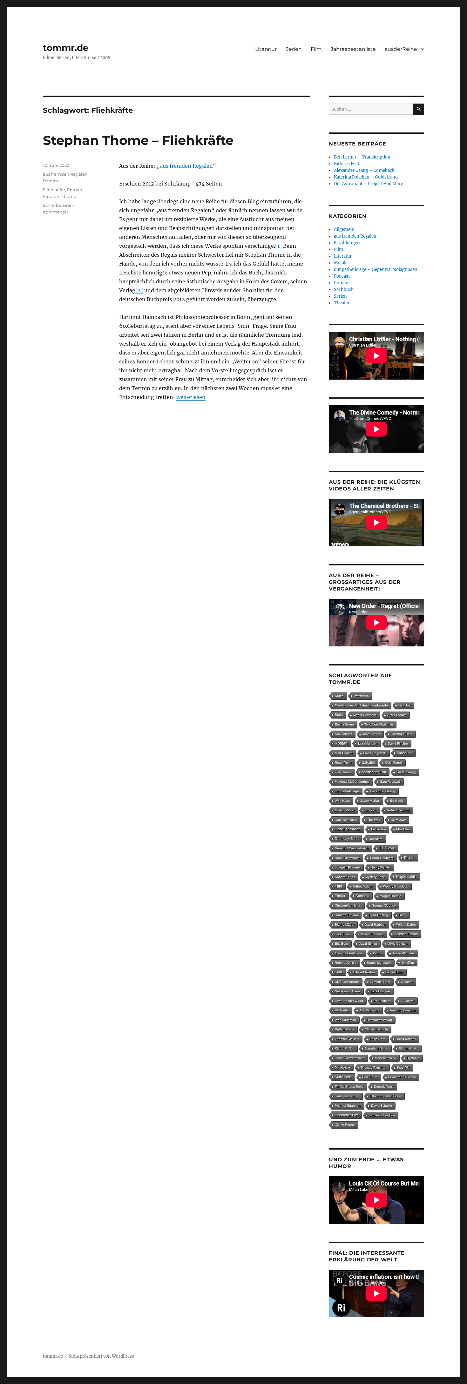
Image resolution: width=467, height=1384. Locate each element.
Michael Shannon (348, 1105)
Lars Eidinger (380, 991)
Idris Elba (403, 829)
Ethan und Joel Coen (385, 1096)
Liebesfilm (378, 829)
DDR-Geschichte (347, 981)
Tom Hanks (343, 772)
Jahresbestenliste (353, 49)
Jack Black (342, 934)
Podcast (342, 276)
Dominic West (384, 1086)
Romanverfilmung (379, 1020)
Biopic (377, 953)
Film (316, 49)
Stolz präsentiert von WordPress (101, 1356)
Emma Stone (344, 724)
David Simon (368, 943)
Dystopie (413, 1058)
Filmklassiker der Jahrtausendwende (361, 705)
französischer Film (382, 1115)
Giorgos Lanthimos (348, 953)
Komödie (362, 896)
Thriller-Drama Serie (349, 1086)
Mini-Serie (342, 1067)
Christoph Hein (401, 734)
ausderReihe (401, 49)
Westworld (361, 696)
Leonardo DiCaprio (402, 1077)
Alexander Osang (382, 791)
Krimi (338, 972)
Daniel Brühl (394, 972)
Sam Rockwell (390, 781)
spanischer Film (374, 772)
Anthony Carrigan (403, 1010)
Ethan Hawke (408, 1048)
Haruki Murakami (379, 962)
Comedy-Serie (379, 981)
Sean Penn (343, 762)
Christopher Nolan (348, 905)
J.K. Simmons (369, 1010)
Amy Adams (343, 734)
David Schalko (381, 1105)
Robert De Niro (345, 962)
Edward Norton (364, 972)
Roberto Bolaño (346, 915)
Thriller (340, 896)
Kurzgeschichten (347, 1096)
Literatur (266, 49)
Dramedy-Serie (346, 839)
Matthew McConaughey (352, 781)
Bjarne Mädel (344, 924)
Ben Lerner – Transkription (362, 157)
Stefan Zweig (344, 1029)
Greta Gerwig (406, 772)
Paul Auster (382, 1001)
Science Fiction (406, 934)
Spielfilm (408, 962)
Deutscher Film (346, 1115)
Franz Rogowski (374, 753)
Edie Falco (370, 1077)
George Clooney (384, 905)
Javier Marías (370, 800)
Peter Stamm (396, 715)
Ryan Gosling (378, 915)
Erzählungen (347, 243)
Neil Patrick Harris (347, 991)
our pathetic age (347, 791)
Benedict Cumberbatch (352, 848)
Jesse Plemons (403, 953)
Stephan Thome (59, 196)
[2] (139, 290)
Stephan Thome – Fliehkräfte (138, 140)
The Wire (373, 819)
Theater (342, 303)
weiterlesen (191, 397)
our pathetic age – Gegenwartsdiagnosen (375, 269)
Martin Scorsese (365, 715)
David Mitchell (406, 1039)
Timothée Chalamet (378, 724)
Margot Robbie (390, 896)
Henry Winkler (381, 867)
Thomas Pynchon (373, 1067)
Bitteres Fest (346, 163)
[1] (278, 246)
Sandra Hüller (345, 877)
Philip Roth (377, 1039)
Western (407, 981)
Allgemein (344, 229)
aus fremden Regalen (186, 166)
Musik (340, 263)
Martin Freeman (372, 934)
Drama (409, 858)
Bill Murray (398, 819)
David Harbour (375, 924)
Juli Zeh (370, 810)
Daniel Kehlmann (348, 829)
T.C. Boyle (387, 848)
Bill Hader (342, 1010)
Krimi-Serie (343, 1077)
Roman (50, 180)
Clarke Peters (345, 1124)
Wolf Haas (342, 800)
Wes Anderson (345, 1020)
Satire (339, 696)
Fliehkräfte (54, 189)
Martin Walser (345, 810)
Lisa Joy (404, 705)
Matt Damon (344, 753)
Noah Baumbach (347, 858)
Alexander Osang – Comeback (364, 170)
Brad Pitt (403, 1067)
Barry (402, 915)
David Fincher (398, 743)
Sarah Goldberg (382, 858)
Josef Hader (371, 734)
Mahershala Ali (385, 1058)
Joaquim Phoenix (347, 867)
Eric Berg (341, 943)
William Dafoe (406, 924)
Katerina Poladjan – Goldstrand (366, 177)
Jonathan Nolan (376, 1048)
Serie (339, 715)
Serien (294, 49)
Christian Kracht (376, 1029)
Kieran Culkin (344, 1048)
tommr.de (66, 47)
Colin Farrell (393, 762)
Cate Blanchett (346, 819)
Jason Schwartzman (349, 1058)
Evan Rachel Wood (349, 1001)
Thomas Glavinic (347, 1039)
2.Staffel (368, 762)
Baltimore (375, 839)
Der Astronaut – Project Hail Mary (368, 183)
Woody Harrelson (395, 886)
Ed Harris (396, 800)
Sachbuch (344, 289)
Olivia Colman (398, 943)
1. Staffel (407, 1001)
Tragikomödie (406, 877)
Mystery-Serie (375, 877)
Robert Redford (398, 810)
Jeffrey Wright (363, 886)
